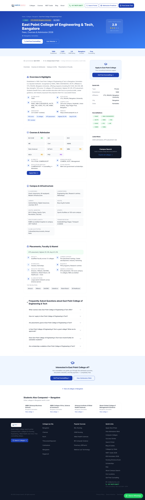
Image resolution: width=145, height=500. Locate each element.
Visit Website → (51, 41)
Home (23, 16)
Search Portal (92, 5)
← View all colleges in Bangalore (72, 389)
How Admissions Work (84, 378)
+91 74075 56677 (113, 484)
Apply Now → (33, 173)
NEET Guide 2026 (111, 453)
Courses (40, 5)
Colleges (32, 5)
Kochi (44, 436)
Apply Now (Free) (111, 428)
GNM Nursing (78, 432)
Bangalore (35, 16)
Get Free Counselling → (106, 75)
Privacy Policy (100, 494)
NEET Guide (49, 5)
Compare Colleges (111, 435)
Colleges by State (111, 449)
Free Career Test (127, 5)
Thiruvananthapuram (49, 441)
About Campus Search (113, 470)
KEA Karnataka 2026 (112, 456)
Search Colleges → (20, 440)
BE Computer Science (81, 441)
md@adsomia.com (114, 482)
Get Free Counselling (33, 41)
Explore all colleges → (106, 155)
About (62, 5)
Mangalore (46, 449)
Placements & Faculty (65, 67)
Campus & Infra (52, 67)
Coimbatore (46, 445)
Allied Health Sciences (81, 436)
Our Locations (110, 474)
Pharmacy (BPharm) (80, 445)
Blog (56, 5)
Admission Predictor (109, 5)
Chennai (45, 432)
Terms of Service (110, 494)
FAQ (107, 467)
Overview (27, 67)
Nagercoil (46, 454)
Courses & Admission (38, 67)
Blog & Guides (110, 445)
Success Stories (111, 438)
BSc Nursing (78, 428)
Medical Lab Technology (82, 449)
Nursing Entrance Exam (113, 460)
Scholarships (110, 463)
